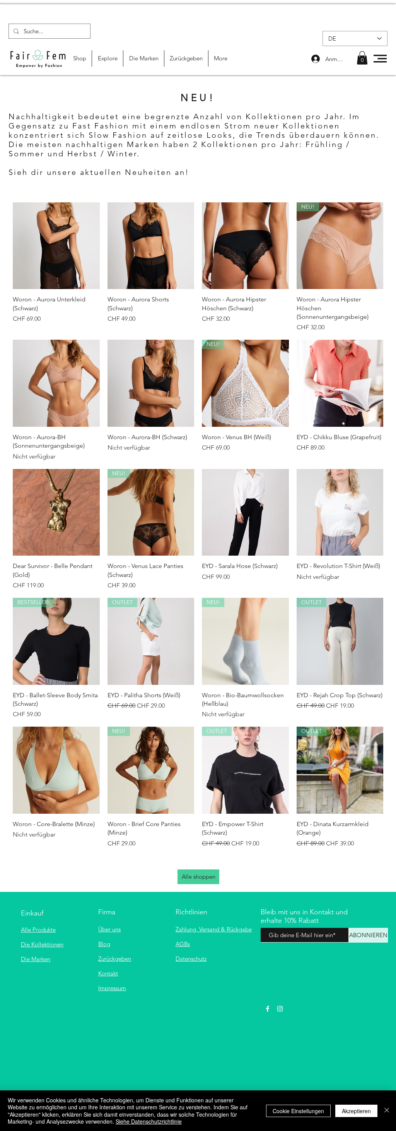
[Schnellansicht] (56, 245)
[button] (362, 58)
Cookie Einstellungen (298, 1111)
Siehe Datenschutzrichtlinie (149, 1121)
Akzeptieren (356, 1111)
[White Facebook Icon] (267, 1009)
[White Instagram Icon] (280, 1009)
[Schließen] (386, 1111)
